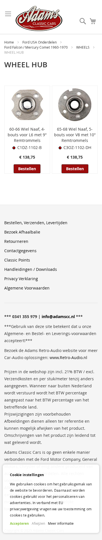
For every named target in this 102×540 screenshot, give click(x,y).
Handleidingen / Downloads (30, 269)
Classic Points (17, 260)
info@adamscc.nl (58, 316)
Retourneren (16, 241)
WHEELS (83, 47)
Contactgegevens (20, 250)
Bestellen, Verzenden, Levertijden (35, 222)
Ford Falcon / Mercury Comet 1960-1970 (36, 47)
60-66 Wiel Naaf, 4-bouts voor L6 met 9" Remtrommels (27, 134)
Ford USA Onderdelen (40, 42)
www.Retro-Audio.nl (68, 357)
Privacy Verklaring (21, 278)
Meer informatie (61, 523)
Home (9, 42)
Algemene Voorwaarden (27, 288)
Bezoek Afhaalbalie (22, 232)
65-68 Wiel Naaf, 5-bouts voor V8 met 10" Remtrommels (75, 134)
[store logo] (39, 18)
